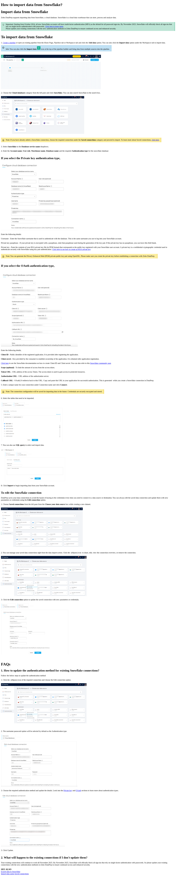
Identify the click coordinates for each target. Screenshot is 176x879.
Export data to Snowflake (10, 872)
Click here (5, 363)
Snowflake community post (100, 363)
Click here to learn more (54, 26)
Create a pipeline (9, 43)
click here (155, 140)
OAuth (78, 790)
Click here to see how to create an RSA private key (71, 249)
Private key (68, 790)
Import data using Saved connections (15, 874)
